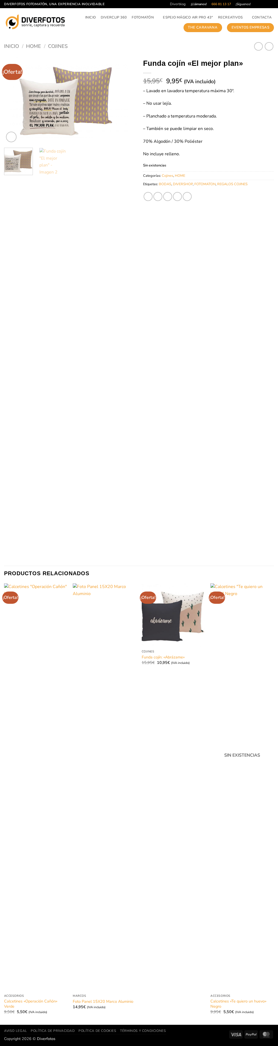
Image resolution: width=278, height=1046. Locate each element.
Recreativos (230, 17)
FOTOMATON (205, 184)
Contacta (261, 17)
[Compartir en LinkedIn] (187, 196)
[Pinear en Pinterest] (177, 196)
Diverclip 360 (114, 17)
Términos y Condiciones (143, 1031)
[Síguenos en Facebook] (255, 4)
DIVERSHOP (183, 184)
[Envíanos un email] (266, 4)
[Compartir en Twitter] (157, 196)
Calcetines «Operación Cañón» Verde (30, 1004)
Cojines (58, 46)
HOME (33, 46)
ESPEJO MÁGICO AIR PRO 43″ (188, 17)
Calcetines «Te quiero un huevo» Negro (238, 1004)
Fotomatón (143, 17)
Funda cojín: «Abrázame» (163, 657)
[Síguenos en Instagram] (261, 4)
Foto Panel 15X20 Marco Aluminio (103, 1001)
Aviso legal (15, 1031)
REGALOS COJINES (232, 184)
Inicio (90, 17)
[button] (11, 137)
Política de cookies (97, 1031)
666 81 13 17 (221, 4)
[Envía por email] (167, 196)
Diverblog (178, 4)
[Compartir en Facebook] (148, 196)
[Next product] (258, 46)
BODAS (165, 184)
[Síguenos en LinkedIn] (271, 4)
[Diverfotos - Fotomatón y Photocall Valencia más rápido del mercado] (35, 22)
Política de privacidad (53, 1031)
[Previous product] (269, 46)
